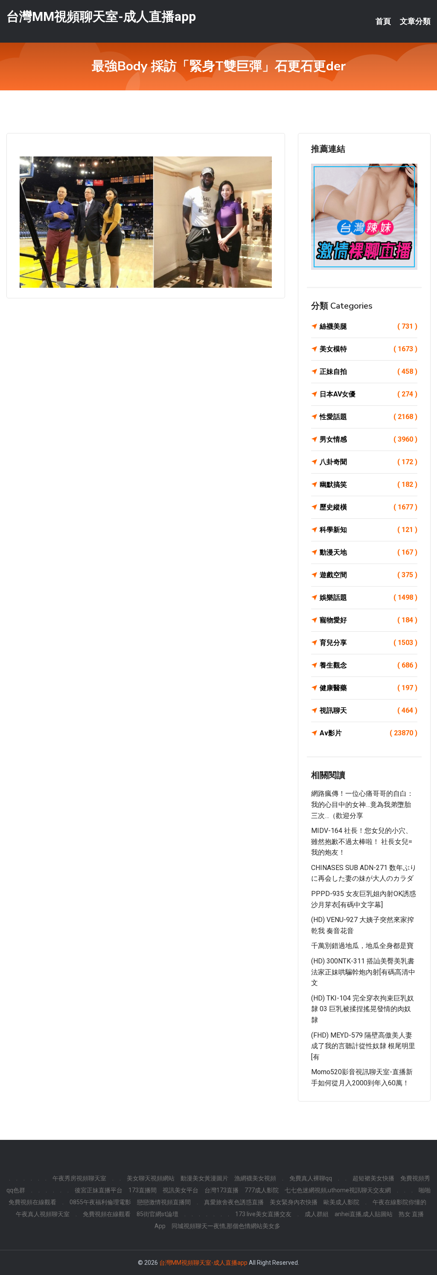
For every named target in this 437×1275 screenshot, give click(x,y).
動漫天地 (368, 552)
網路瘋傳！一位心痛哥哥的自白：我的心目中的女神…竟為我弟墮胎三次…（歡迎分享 (362, 804)
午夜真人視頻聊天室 (43, 1214)
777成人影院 (262, 1190)
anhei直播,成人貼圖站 (364, 1214)
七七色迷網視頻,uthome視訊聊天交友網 (338, 1190)
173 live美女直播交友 (263, 1214)
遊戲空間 (368, 575)
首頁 (383, 21)
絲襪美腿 (368, 326)
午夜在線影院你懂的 (399, 1202)
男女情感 (368, 439)
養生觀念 (368, 665)
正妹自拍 (368, 371)
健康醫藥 (368, 688)
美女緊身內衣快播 (294, 1202)
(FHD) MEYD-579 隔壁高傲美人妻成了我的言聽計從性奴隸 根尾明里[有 (363, 1046)
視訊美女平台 (180, 1190)
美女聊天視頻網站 (151, 1178)
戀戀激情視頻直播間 (164, 1202)
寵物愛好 (368, 620)
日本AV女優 (368, 394)
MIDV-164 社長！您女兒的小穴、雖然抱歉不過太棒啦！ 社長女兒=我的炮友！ (361, 841)
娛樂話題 (368, 597)
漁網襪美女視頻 (255, 1178)
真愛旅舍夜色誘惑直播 (234, 1202)
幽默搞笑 (368, 484)
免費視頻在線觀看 (107, 1214)
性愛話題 (368, 417)
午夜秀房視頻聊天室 (79, 1178)
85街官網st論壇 (157, 1214)
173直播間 (142, 1190)
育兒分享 (368, 643)
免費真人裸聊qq (310, 1178)
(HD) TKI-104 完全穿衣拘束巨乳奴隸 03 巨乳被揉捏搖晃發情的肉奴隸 (362, 1009)
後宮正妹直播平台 (98, 1190)
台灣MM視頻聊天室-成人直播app (101, 16)
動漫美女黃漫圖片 (204, 1178)
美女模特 (368, 349)
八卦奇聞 (368, 462)
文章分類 (415, 21)
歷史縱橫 (368, 507)
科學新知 (368, 530)
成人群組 (317, 1214)
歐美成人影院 (341, 1202)
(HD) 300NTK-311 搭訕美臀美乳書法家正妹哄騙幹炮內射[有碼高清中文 (363, 972)
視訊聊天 (368, 710)
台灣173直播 (221, 1190)
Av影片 (368, 733)
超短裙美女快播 (373, 1178)
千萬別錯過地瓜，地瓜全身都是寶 (362, 946)
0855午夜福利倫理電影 (100, 1202)
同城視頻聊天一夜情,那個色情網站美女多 (226, 1226)
